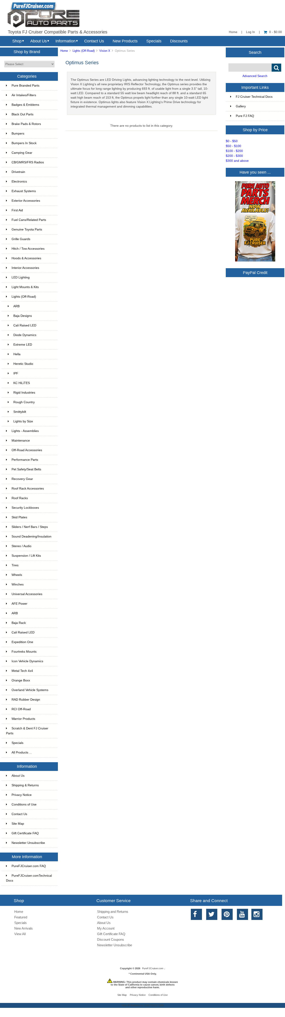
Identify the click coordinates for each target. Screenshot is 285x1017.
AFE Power (19, 603)
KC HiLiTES (21, 383)
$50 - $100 (233, 146)
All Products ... (22, 752)
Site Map (18, 823)
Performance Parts (25, 459)
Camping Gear (22, 152)
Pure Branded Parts (25, 85)
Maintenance (21, 440)
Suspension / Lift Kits (26, 555)
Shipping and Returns (112, 911)
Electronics (19, 181)
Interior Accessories (25, 268)
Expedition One (22, 642)
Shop (17, 41)
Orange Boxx (21, 680)
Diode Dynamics (24, 335)
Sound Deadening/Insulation (31, 536)
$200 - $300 (234, 156)
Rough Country (24, 402)
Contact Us (94, 41)
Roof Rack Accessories (28, 488)
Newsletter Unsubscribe (28, 843)
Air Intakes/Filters (24, 95)
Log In (250, 32)
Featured (20, 917)
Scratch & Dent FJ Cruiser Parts (27, 731)
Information (65, 41)
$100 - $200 (234, 151)
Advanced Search (254, 76)
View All (20, 934)
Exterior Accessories (26, 200)
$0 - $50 (232, 141)
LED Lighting (21, 277)
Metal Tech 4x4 (22, 670)
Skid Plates (19, 517)
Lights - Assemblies (25, 431)
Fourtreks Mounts (24, 651)
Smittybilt (19, 411)
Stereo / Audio (21, 546)
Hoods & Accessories (26, 258)
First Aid (17, 210)
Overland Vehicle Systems (30, 690)
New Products (125, 41)
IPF (15, 373)
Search (255, 52)
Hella (16, 354)
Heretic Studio (23, 363)
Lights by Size (23, 421)
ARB (16, 306)
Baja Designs (22, 316)
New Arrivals (23, 928)
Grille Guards (21, 239)
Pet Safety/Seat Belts (26, 469)
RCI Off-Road (21, 709)
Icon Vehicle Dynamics (27, 661)
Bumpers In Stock (24, 143)
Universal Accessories (27, 594)
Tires (15, 565)
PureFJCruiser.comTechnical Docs (29, 878)
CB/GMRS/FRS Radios (28, 162)
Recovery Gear (22, 479)
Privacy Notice (22, 795)
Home (233, 32)
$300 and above (237, 160)
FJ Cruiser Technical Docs (254, 96)
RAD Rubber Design (26, 699)
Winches (18, 584)
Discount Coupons (110, 939)
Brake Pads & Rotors (26, 124)
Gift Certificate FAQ (25, 833)
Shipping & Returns (25, 785)
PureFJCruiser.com (152, 968)
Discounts (179, 41)
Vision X (104, 50)
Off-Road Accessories (27, 450)
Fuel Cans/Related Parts (29, 220)
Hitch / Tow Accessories (28, 248)
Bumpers (18, 133)
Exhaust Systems (24, 191)
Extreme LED (22, 344)
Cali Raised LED (24, 325)
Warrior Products (23, 718)
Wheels (17, 575)
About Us (38, 41)
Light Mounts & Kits (25, 287)
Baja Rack (19, 623)
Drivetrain (18, 172)
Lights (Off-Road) (84, 50)
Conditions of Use (24, 804)
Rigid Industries (24, 392)
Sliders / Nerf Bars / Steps (30, 527)
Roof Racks (20, 498)
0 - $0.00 (275, 32)
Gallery (241, 106)
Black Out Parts (22, 114)
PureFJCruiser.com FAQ (29, 866)
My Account (105, 928)
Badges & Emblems (25, 104)
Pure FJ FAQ (245, 116)
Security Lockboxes (25, 507)
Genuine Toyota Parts (27, 229)
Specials (153, 41)
